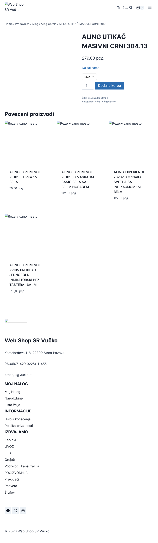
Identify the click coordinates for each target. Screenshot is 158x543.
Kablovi (10, 440)
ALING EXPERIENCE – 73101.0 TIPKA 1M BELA (26, 177)
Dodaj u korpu (109, 86)
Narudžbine (14, 398)
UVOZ (9, 446)
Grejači (10, 460)
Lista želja (12, 405)
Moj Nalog (12, 392)
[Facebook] (8, 510)
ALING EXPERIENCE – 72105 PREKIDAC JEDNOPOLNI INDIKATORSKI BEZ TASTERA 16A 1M (26, 275)
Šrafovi (10, 492)
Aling (98, 101)
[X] (15, 510)
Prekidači (12, 479)
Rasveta (11, 486)
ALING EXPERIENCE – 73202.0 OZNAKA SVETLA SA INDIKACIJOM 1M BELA (131, 182)
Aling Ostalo (109, 101)
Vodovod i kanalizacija (22, 466)
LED (8, 453)
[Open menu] (149, 8)
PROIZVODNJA (16, 473)
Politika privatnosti (19, 426)
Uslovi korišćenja (18, 419)
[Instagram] (23, 510)
